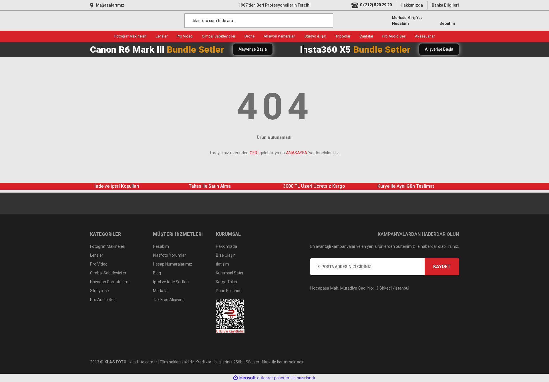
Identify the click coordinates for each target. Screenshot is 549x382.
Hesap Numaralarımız (172, 264)
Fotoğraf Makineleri (107, 246)
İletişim (222, 264)
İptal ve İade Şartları (171, 282)
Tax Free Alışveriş (168, 299)
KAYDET (442, 266)
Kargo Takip (226, 282)
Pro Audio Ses (103, 299)
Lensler (96, 255)
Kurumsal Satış (229, 273)
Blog (157, 273)
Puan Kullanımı (229, 290)
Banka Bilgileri (445, 5)
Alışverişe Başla (252, 49)
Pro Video (99, 264)
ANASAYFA (296, 152)
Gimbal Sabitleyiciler (108, 273)
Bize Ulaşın (226, 255)
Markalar (161, 290)
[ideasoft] (244, 378)
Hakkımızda (412, 5)
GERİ (254, 152)
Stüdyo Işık (100, 290)
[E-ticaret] (274, 377)
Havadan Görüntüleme (110, 282)
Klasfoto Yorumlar (169, 255)
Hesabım (161, 246)
